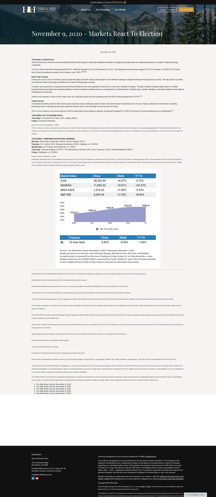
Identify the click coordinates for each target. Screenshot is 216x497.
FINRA (143, 486)
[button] (86, 9)
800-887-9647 (42, 459)
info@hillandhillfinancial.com (42, 475)
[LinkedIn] (33, 478)
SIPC (149, 486)
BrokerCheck (151, 456)
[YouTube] (36, 478)
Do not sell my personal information (170, 479)
